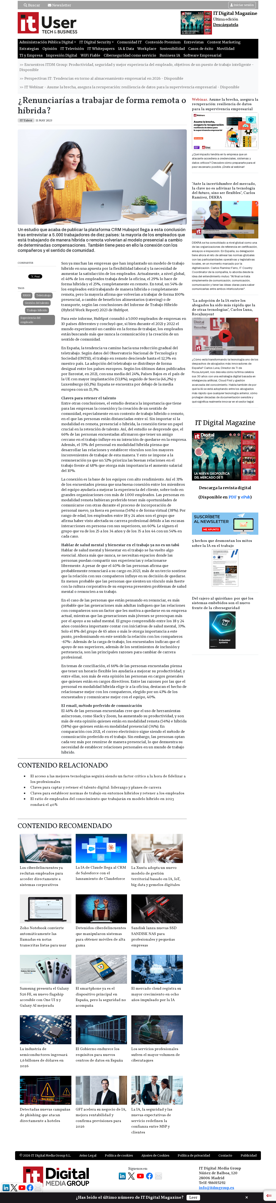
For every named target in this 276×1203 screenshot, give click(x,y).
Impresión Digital (61, 55)
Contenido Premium (162, 42)
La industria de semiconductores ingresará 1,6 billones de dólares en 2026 (43, 1057)
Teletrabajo (43, 295)
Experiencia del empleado (30, 320)
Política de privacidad (194, 1155)
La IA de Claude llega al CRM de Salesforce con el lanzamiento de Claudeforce (101, 873)
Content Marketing (223, 42)
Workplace (146, 48)
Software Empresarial (202, 55)
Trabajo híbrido (37, 310)
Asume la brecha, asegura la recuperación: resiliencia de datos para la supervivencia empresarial (225, 104)
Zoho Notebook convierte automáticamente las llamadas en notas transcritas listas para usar (43, 936)
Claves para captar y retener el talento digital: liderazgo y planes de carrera (95, 787)
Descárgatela (225, 25)
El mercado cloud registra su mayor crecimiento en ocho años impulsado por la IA (156, 994)
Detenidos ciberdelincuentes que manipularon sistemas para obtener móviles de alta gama (101, 936)
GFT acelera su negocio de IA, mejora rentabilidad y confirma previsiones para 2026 (101, 1118)
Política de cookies (119, 1155)
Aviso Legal (87, 1155)
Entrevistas (194, 42)
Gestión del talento (37, 303)
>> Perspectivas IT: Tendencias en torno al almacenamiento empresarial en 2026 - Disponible (101, 78)
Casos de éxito (200, 48)
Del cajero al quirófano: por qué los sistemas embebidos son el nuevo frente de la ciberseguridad (222, 603)
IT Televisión (72, 48)
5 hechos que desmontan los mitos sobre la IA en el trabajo (222, 543)
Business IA (170, 55)
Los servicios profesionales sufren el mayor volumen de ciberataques (155, 1054)
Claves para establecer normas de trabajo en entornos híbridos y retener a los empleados (107, 793)
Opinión (49, 48)
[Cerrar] (246, 1197)
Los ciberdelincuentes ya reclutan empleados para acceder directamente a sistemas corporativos (41, 876)
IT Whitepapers (101, 48)
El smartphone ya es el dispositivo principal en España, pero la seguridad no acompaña (101, 997)
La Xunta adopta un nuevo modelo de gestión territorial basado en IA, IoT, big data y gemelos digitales (155, 876)
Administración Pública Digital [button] (46, 42)
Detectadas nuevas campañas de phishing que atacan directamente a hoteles (45, 1115)
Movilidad (225, 48)
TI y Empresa (30, 55)
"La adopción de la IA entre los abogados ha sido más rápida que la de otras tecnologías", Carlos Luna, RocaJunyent (223, 307)
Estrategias (29, 48)
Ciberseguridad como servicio (130, 55)
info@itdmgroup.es (216, 1188)
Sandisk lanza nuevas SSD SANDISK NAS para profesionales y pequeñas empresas (154, 936)
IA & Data (126, 48)
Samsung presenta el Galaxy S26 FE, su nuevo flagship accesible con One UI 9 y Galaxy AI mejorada (44, 997)
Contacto (225, 1155)
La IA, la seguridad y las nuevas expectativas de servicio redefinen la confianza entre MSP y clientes (151, 1121)
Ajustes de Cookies (155, 1155)
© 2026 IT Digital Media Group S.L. (45, 1155)
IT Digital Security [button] (95, 42)
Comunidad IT (129, 42)
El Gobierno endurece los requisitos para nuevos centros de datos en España (99, 1054)
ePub (245, 497)
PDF (233, 497)
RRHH (27, 295)
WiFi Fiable (90, 55)
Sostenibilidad (172, 48)
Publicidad (249, 1155)
